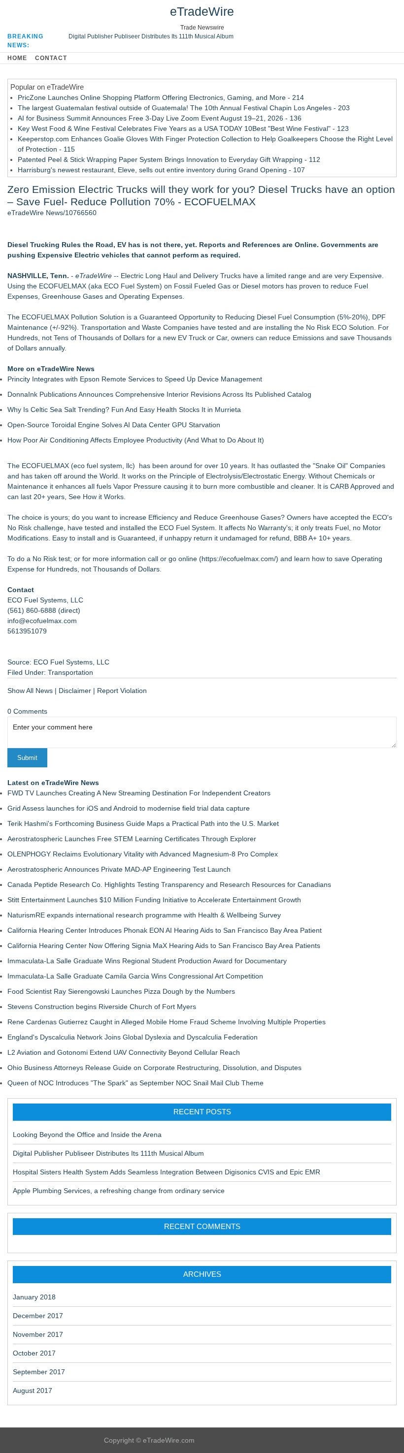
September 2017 (39, 1372)
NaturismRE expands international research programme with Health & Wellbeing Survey (144, 915)
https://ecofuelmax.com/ (239, 559)
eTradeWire (202, 11)
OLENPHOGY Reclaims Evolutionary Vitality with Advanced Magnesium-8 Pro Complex (142, 854)
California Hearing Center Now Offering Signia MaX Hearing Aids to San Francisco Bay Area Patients (163, 945)
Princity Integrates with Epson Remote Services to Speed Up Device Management (134, 379)
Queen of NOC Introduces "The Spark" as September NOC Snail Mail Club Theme (135, 1083)
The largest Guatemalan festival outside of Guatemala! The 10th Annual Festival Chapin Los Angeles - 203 (184, 108)
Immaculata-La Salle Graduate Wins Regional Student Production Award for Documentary (147, 961)
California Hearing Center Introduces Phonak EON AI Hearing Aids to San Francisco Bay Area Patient (164, 930)
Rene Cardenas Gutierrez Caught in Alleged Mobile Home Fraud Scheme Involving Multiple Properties (166, 1022)
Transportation (70, 672)
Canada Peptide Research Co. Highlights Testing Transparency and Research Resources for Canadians (169, 884)
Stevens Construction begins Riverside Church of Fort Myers (101, 1007)
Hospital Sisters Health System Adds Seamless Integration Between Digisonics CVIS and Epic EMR (166, 1172)
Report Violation (122, 691)
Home (17, 58)
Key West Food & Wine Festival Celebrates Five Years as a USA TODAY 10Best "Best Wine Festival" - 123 (183, 128)
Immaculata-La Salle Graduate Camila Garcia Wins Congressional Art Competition (135, 976)
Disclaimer (75, 691)
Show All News (30, 691)
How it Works (103, 497)
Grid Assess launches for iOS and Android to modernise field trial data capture (128, 808)
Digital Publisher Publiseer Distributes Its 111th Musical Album (151, 36)
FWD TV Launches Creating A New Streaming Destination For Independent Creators (138, 793)
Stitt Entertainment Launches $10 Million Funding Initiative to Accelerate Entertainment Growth (154, 900)
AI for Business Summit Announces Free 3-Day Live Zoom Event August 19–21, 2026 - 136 (160, 118)
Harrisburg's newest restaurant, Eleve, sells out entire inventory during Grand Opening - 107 (161, 170)
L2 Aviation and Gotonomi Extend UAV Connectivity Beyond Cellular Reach (123, 1052)
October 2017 (34, 1353)
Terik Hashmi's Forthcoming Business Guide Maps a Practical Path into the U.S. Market (143, 823)
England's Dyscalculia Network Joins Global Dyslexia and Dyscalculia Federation (132, 1037)
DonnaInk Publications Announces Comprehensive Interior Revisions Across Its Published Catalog (159, 394)
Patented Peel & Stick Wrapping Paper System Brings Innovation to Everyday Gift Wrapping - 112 (169, 159)
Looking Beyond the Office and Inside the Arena (87, 1134)
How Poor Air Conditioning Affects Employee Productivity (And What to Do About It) (135, 440)
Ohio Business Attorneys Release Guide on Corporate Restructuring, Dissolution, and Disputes (154, 1068)
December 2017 (38, 1316)
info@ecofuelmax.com (42, 621)
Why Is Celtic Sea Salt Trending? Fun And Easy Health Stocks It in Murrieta (124, 409)
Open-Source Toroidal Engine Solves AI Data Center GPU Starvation (113, 425)
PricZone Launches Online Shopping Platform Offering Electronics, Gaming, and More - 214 (161, 97)
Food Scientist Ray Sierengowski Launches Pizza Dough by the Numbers (121, 991)
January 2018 (34, 1297)
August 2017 (32, 1390)
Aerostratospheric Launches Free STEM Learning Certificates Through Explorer (131, 839)
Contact (51, 58)
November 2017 (38, 1334)
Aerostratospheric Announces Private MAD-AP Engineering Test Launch (119, 869)
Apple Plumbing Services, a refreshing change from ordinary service (119, 1191)
